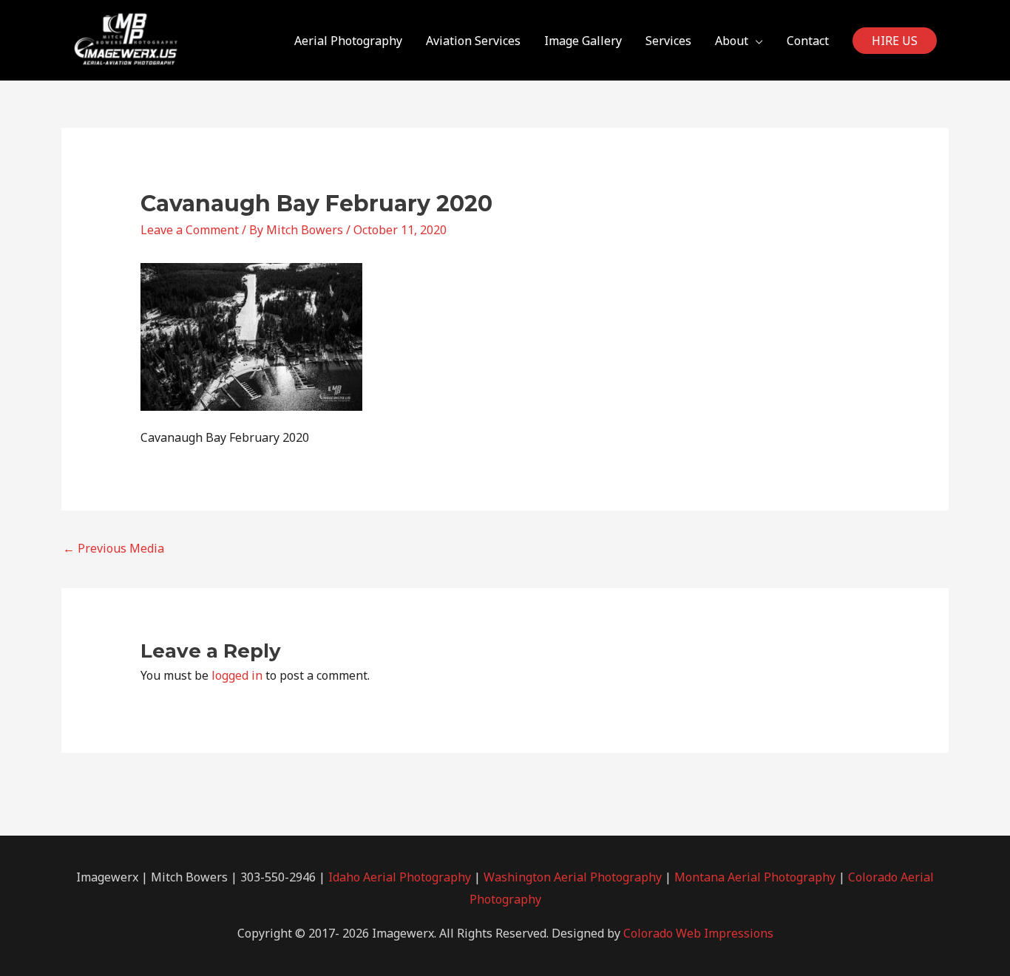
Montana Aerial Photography (755, 877)
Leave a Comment (189, 230)
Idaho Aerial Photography (399, 877)
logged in (236, 675)
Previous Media (113, 548)
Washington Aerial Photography (573, 877)
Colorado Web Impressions (698, 933)
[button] (895, 40)
